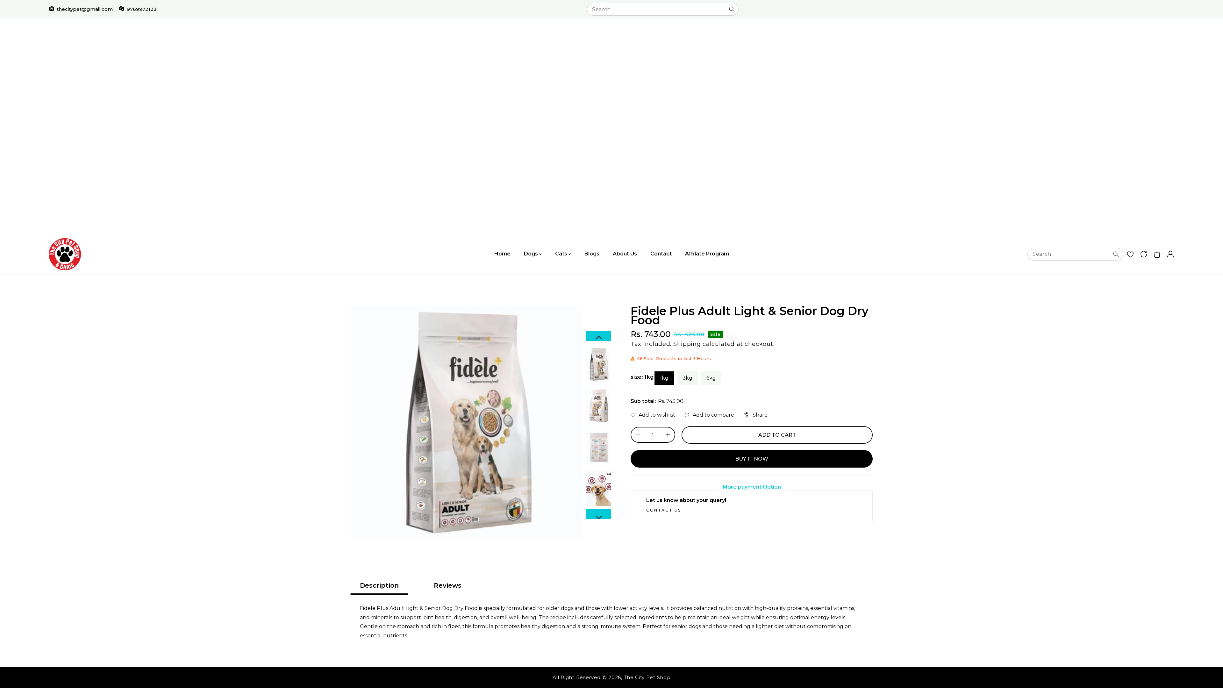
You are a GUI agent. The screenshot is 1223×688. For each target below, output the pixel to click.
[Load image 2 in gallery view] (598, 406)
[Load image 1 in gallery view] (598, 364)
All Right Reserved (577, 677)
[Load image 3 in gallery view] (598, 447)
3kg (687, 378)
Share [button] (759, 415)
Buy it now (751, 459)
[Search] (732, 9)
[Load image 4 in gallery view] (598, 488)
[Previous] (598, 336)
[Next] (598, 514)
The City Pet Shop (647, 677)
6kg (711, 378)
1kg (664, 378)
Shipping (687, 344)
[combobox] (663, 9)
